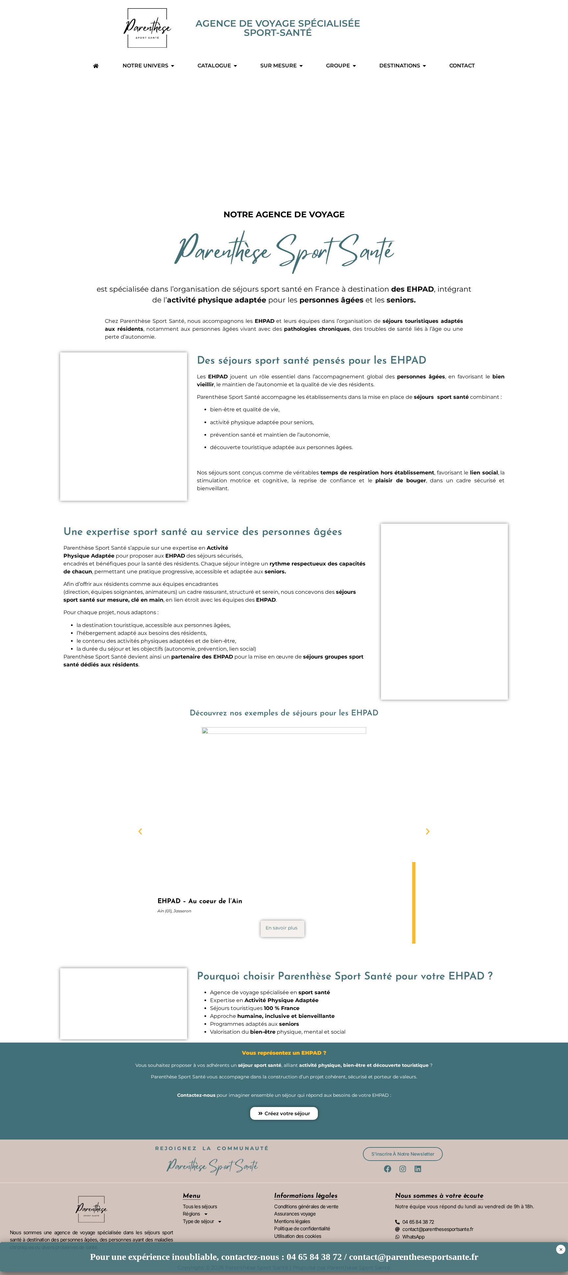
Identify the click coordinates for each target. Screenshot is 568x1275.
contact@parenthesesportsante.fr (413, 1257)
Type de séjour (198, 1221)
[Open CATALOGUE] (235, 66)
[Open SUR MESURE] (301, 66)
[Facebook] (388, 1169)
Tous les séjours (200, 1206)
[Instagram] (403, 1169)
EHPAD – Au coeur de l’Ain (199, 901)
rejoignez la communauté (212, 1148)
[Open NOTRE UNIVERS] (172, 66)
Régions (191, 1214)
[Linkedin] (418, 1169)
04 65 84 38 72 (314, 1257)
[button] (140, 831)
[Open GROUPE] (354, 66)
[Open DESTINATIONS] (424, 66)
